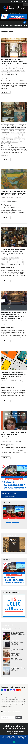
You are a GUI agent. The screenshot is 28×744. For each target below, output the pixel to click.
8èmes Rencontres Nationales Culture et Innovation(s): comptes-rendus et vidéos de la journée (18, 634)
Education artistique (13, 257)
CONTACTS (15, 733)
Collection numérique (20, 66)
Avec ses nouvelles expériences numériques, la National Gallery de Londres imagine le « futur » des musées (14, 61)
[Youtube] (23, 2)
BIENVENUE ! (10, 731)
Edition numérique (6, 132)
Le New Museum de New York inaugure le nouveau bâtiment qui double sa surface (18, 668)
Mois (20, 628)
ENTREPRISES (5, 68)
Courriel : (3, 714)
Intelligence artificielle (6, 137)
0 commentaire (14, 74)
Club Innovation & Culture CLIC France (14, 727)
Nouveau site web (11, 323)
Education (11, 439)
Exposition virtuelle (21, 259)
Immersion (20, 68)
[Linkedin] (5, 690)
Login (25, 4)
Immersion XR (5, 70)
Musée (3, 72)
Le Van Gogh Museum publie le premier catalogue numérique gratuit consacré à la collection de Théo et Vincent (13, 193)
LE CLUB (16, 731)
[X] (14, 2)
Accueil (4, 731)
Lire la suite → (5, 92)
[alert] (14, 496)
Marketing (4, 262)
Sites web (19, 72)
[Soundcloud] (25, 2)
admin (9, 74)
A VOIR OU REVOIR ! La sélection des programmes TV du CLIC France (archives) (18, 642)
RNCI (11, 733)
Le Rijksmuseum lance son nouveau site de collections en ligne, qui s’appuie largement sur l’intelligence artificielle (13, 125)
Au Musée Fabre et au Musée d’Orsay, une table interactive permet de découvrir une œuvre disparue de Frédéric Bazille (18, 660)
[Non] (26, 739)
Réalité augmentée (11, 72)
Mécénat (15, 137)
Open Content (17, 139)
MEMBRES (21, 731)
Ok (14, 742)
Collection (11, 66)
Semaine (14, 628)
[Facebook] (17, 2)
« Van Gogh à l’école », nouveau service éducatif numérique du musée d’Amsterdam (13, 434)
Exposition (12, 259)
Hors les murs (13, 68)
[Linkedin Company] (12, 2)
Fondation (8, 134)
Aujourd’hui (7, 628)
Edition (3, 197)
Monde (22, 70)
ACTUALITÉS (4, 66)
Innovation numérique (14, 70)
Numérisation (10, 139)
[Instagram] (20, 2)
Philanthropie (8, 141)
